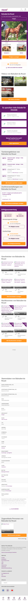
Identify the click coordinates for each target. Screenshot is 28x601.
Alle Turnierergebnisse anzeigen (14, 183)
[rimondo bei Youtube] (12, 590)
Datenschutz (4, 565)
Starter (21, 52)
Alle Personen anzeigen (14, 535)
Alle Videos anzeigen (14, 99)
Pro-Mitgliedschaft (5, 573)
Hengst (2, 414)
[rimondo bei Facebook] (3, 590)
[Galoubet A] (6, 51)
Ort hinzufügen (9, 486)
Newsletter (3, 576)
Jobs (2, 562)
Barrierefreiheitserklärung (6, 568)
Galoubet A (6, 52)
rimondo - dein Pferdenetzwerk (4, 10)
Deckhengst (3, 452)
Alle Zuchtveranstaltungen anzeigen (14, 203)
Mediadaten (3, 559)
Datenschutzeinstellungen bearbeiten (9, 552)
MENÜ (25, 10)
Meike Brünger (15, 172)
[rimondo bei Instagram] (7, 590)
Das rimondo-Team (5, 560)
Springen (3, 448)
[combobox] (14, 582)
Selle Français (4, 419)
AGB (2, 563)
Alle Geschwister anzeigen (14, 296)
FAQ (2, 574)
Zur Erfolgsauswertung (14, 243)
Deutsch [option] (5, 582)
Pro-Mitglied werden (14, 226)
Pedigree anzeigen (14, 57)
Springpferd (9, 452)
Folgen (14, 18)
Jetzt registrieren (14, 143)
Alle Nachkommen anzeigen (14, 340)
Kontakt (3, 557)
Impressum (3, 566)
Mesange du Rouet (5, 471)
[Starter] (21, 51)
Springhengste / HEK (6, 199)
